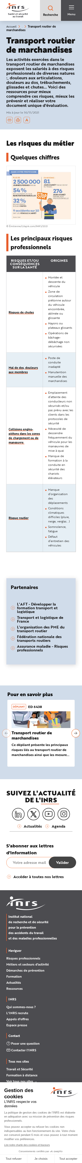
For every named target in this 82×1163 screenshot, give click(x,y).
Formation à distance (21, 1075)
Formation (14, 976)
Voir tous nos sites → (21, 1081)
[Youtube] (48, 814)
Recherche (50, 15)
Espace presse (16, 1025)
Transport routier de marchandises (32, 735)
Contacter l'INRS (23, 1050)
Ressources (14, 988)
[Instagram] (63, 814)
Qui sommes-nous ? (21, 1007)
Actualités (13, 982)
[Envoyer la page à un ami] (9, 120)
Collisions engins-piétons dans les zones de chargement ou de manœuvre (24, 436)
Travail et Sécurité (19, 1069)
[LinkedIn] (18, 814)
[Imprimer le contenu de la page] (18, 120)
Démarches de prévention (25, 970)
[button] (6, 733)
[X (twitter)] (33, 814)
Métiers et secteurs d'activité (27, 964)
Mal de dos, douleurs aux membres (23, 369)
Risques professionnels (23, 958)
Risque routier (19, 518)
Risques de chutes (21, 312)
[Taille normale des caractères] (26, 120)
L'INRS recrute (17, 1013)
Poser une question (25, 1043)
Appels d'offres (17, 1019)
